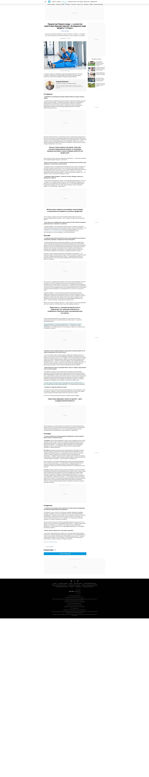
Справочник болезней (98, 4)
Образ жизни (64, 1)
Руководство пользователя (88, 586)
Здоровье (59, 1)
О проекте (55, 583)
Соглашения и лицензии (63, 583)
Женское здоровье (51, 4)
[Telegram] (77, 580)
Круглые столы (80, 4)
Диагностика (86, 1)
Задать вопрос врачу (78, 583)
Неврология (68, 4)
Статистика (71, 586)
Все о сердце (80, 1)
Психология (73, 4)
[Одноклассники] (74, 580)
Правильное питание (72, 1)
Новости (54, 1)
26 (69, 38)
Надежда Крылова (53, 541)
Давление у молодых (60, 4)
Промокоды (86, 4)
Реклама (71, 583)
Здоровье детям (93, 1)
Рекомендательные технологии (61, 586)
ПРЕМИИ (91, 4)
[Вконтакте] (71, 580)
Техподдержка (78, 586)
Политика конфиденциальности (90, 583)
